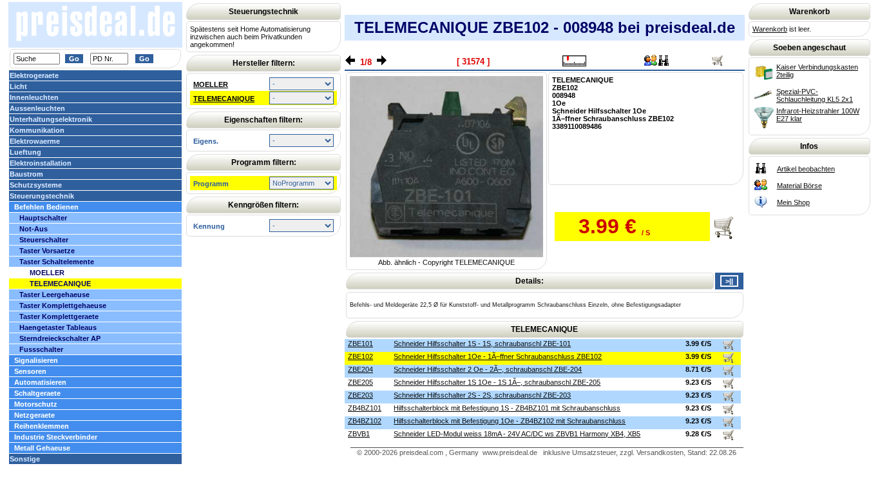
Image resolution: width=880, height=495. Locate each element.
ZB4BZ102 (364, 421)
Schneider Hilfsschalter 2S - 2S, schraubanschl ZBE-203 (482, 395)
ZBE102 (360, 356)
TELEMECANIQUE (223, 98)
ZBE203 (360, 395)
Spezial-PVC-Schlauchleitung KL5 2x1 (814, 95)
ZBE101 (360, 343)
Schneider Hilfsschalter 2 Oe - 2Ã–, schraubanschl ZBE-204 (488, 369)
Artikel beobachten (806, 169)
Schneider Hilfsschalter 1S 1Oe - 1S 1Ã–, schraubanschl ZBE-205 (497, 382)
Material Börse (799, 185)
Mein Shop (793, 202)
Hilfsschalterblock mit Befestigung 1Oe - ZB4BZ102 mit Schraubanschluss (510, 421)
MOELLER (210, 84)
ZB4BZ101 (364, 408)
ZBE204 (360, 369)
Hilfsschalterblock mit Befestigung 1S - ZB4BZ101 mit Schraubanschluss (507, 408)
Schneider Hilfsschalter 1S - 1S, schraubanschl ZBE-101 (482, 343)
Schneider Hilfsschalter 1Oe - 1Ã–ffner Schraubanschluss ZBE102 (498, 356)
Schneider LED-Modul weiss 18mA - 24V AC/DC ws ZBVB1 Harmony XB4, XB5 (517, 434)
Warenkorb (769, 29)
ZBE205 (360, 382)
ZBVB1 (359, 434)
